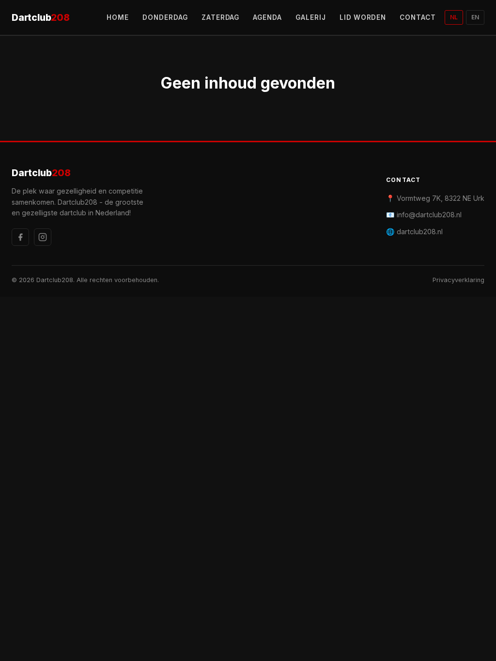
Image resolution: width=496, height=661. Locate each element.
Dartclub (41, 17)
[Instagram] (42, 237)
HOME (118, 17)
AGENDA (267, 17)
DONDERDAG (165, 17)
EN (475, 17)
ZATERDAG (221, 17)
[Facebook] (20, 237)
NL (454, 17)
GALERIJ (310, 17)
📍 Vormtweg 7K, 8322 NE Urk (435, 198)
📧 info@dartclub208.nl (424, 214)
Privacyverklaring (458, 280)
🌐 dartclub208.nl (414, 231)
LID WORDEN (363, 17)
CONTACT (418, 17)
